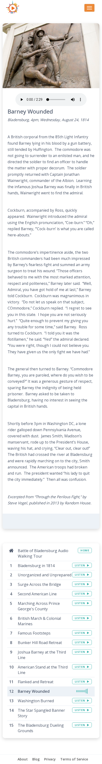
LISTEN (80, 565)
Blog (36, 759)
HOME (84, 550)
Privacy (50, 759)
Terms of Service (74, 759)
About (23, 759)
